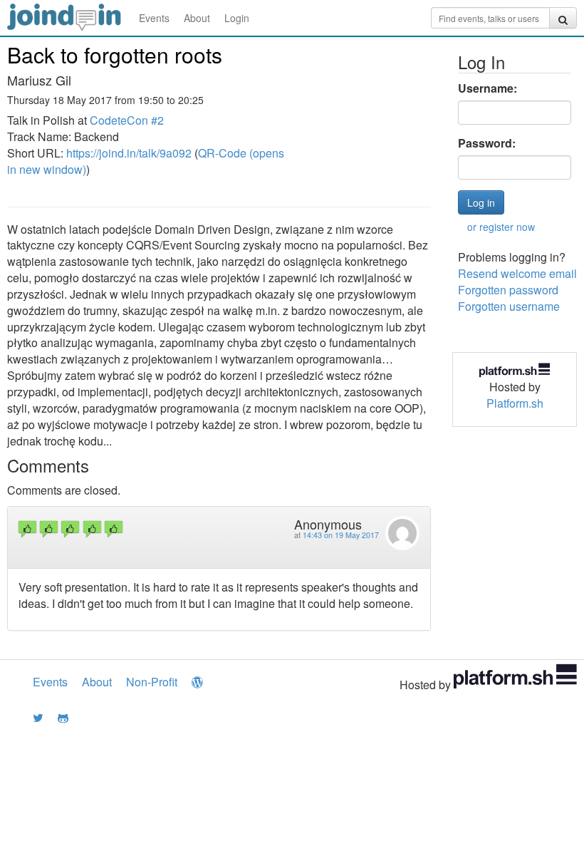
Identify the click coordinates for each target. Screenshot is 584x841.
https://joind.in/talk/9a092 (129, 153)
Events (154, 18)
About (197, 18)
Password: (487, 143)
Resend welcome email (517, 273)
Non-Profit (151, 682)
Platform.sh (514, 403)
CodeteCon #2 (127, 120)
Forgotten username (509, 306)
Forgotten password (508, 290)
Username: (487, 88)
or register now (501, 227)
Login (236, 18)
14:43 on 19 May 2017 (341, 535)
